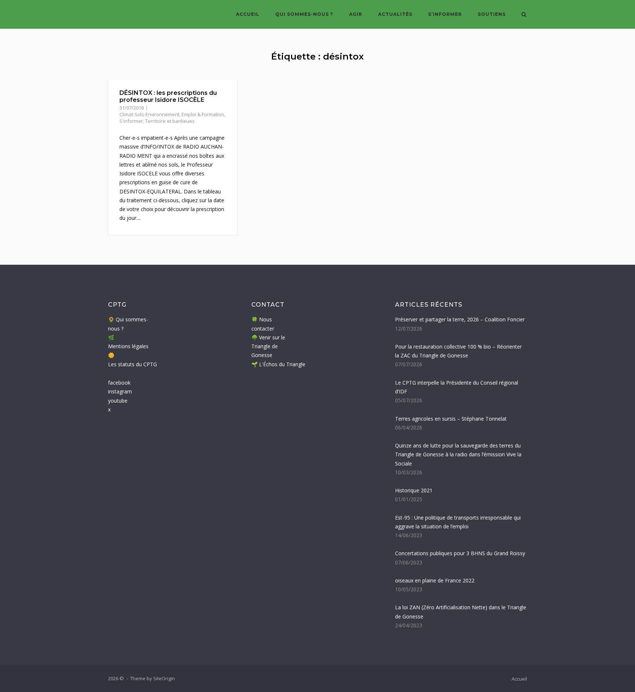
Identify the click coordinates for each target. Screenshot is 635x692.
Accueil (247, 14)
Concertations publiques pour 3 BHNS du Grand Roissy (460, 553)
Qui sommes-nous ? (304, 14)
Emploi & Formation (203, 114)
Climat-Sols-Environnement (149, 114)
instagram (120, 391)
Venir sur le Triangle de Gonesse (268, 346)
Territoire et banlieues (170, 121)
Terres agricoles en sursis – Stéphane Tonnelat (451, 418)
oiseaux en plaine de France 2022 (434, 580)
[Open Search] (524, 15)
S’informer (445, 14)
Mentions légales (128, 346)
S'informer (131, 121)
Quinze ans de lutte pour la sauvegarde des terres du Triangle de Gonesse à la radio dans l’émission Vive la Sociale (458, 454)
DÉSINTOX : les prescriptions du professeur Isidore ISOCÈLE (168, 96)
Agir (355, 14)
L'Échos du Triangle (282, 364)
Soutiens (492, 14)
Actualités (395, 14)
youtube (118, 400)
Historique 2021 (414, 490)
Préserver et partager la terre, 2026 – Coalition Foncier (460, 319)
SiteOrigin (164, 678)
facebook (119, 382)
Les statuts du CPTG (132, 364)
